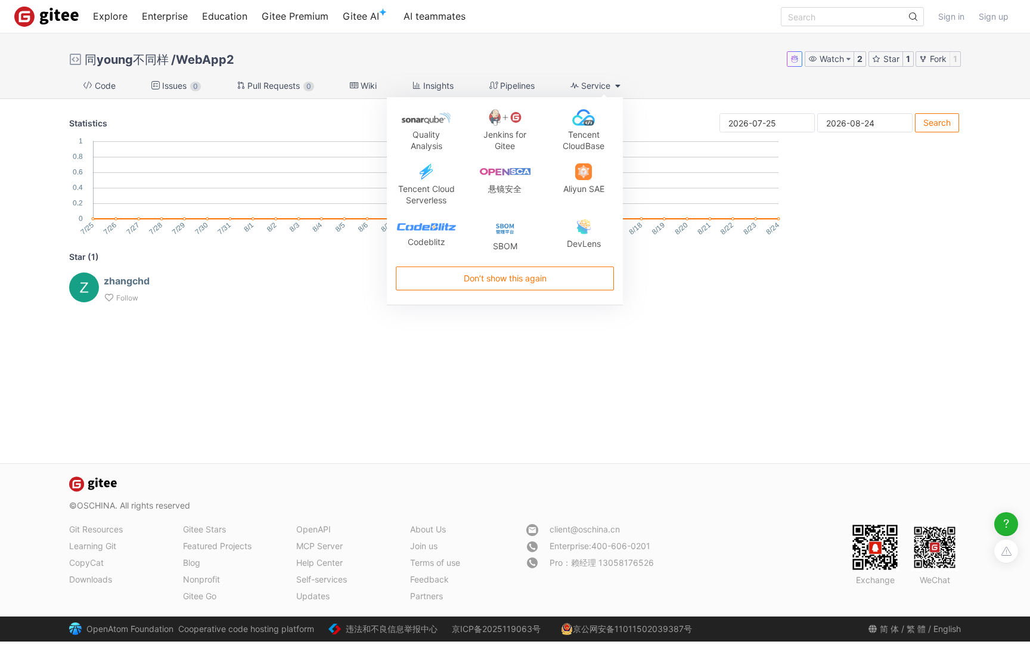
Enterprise (165, 16)
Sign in (951, 16)
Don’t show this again (504, 278)
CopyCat (86, 562)
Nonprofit (201, 579)
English (947, 629)
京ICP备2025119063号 (496, 629)
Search (937, 122)
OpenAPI (313, 529)
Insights (437, 85)
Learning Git (92, 546)
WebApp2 (205, 59)
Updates (313, 596)
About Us (428, 529)
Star (890, 59)
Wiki (367, 85)
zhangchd (127, 281)
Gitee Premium (295, 16)
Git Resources (96, 529)
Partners (426, 596)
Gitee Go (199, 596)
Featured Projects (217, 546)
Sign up (994, 16)
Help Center (319, 562)
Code (104, 85)
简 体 (889, 629)
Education (224, 16)
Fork (937, 59)
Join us (424, 546)
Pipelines (516, 85)
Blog (191, 562)
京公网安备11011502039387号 (632, 629)
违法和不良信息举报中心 (392, 629)
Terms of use (435, 562)
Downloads (90, 579)
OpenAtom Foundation (129, 629)
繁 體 (916, 629)
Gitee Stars (204, 529)
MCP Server (319, 546)
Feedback (429, 579)
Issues (179, 85)
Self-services (321, 579)
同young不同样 (127, 59)
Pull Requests (278, 85)
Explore (110, 16)
